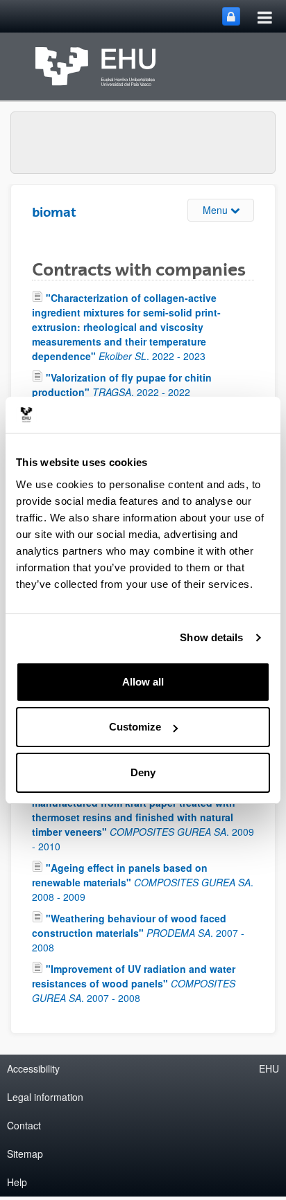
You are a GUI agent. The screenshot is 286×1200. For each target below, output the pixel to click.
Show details (211, 637)
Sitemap (25, 1154)
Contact (24, 1125)
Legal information (45, 1097)
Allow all (143, 682)
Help (17, 1182)
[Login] (231, 16)
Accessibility (33, 1068)
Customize (135, 727)
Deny (143, 772)
